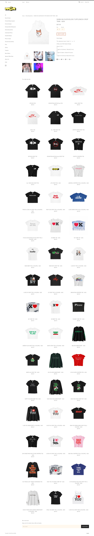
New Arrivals (7, 18)
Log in (23, 2)
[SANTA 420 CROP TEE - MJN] (32, 360)
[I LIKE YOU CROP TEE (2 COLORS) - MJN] (55, 413)
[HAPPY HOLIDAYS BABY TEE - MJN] (32, 387)
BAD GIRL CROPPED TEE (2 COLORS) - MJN (78, 453)
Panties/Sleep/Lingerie (10, 21)
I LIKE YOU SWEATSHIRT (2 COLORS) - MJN (33, 425)
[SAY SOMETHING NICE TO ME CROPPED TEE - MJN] (32, 441)
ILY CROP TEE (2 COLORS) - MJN (55, 292)
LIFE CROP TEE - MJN (56, 183)
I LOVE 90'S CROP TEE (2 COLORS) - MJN (55, 453)
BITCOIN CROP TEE (32, 156)
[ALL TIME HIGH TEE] (55, 118)
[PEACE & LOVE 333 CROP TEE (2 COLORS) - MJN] (32, 197)
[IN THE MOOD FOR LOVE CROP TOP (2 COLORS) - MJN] (78, 469)
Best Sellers (7, 53)
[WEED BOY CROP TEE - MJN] (55, 254)
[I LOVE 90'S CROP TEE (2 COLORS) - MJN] (55, 441)
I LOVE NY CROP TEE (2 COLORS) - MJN (32, 292)
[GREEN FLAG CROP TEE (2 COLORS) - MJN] (32, 333)
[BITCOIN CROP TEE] (32, 144)
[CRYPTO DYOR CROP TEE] (78, 118)
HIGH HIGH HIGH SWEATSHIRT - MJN (55, 399)
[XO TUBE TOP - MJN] (32, 307)
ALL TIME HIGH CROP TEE (33, 183)
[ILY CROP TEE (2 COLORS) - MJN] (55, 280)
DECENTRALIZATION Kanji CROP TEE (55, 156)
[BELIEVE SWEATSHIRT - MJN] (78, 333)
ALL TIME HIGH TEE (55, 129)
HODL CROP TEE (78, 103)
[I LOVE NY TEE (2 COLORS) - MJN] (78, 254)
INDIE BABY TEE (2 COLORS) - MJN (33, 266)
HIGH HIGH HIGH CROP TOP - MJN (78, 399)
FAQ (6, 62)
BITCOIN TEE (33, 103)
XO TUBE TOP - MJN (32, 319)
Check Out (87, 2)
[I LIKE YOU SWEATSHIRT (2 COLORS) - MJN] (32, 413)
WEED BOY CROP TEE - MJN (55, 266)
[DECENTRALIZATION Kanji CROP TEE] (55, 144)
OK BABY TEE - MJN (55, 237)
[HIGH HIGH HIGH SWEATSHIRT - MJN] (55, 387)
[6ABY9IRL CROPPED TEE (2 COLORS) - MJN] (78, 171)
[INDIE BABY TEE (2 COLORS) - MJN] (32, 254)
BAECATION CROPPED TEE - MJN (78, 292)
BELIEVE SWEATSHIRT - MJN (78, 345)
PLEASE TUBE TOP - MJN (78, 319)
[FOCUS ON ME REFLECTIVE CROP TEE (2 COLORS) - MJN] (32, 225)
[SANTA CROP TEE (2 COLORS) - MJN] (55, 333)
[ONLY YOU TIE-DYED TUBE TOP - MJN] (55, 469)
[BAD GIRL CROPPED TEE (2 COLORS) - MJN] (78, 441)
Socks (6, 47)
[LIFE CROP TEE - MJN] (55, 171)
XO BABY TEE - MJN (55, 319)
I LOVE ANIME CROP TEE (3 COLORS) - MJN (78, 209)
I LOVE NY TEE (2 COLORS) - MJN (78, 266)
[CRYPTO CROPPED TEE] (78, 144)
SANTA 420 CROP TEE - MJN (32, 372)
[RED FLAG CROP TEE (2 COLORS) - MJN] (55, 197)
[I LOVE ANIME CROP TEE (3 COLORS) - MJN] (78, 197)
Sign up (27, 2)
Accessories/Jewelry (9, 41)
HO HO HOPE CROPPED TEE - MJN (78, 372)
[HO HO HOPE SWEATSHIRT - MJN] (55, 360)
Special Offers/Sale (9, 56)
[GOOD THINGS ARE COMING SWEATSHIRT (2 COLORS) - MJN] (32, 498)
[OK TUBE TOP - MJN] (78, 225)
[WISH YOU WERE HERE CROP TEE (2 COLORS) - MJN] (78, 413)
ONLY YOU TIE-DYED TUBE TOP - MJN (55, 481)
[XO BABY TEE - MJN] (55, 307)
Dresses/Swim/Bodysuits (10, 26)
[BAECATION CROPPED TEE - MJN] (78, 280)
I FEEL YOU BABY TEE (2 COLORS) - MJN (55, 510)
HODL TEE (32, 129)
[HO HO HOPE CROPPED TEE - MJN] (78, 360)
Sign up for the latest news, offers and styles (31, 523)
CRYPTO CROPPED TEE (78, 156)
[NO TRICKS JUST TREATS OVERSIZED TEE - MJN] (32, 469)
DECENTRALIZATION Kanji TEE (56, 103)
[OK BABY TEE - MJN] (55, 225)
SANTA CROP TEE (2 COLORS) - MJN (55, 345)
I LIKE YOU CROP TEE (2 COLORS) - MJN (55, 425)
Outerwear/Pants (8, 32)
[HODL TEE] (32, 118)
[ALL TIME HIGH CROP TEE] (32, 171)
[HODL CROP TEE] (78, 91)
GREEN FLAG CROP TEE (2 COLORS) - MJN (33, 345)
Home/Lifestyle (8, 24)
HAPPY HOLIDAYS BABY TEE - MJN (33, 399)
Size (57, 27)
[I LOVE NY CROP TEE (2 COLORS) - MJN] (32, 280)
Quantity (62, 27)
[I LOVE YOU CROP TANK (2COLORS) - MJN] (78, 498)
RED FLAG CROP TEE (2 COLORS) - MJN (55, 209)
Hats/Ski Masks (8, 35)
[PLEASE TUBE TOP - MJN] (78, 307)
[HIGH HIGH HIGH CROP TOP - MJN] (78, 387)
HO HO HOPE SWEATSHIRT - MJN (55, 372)
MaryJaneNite (13, 533)
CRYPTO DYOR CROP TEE (79, 129)
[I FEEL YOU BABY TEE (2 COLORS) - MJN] (55, 498)
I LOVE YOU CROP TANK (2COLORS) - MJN (78, 510)
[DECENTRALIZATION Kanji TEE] (55, 91)
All (5, 15)
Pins (6, 44)
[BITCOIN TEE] (32, 91)
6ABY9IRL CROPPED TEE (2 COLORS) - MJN (78, 183)
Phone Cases (8, 38)
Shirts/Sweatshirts (9, 29)
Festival (6, 50)
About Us (7, 59)
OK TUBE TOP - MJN (78, 237)
